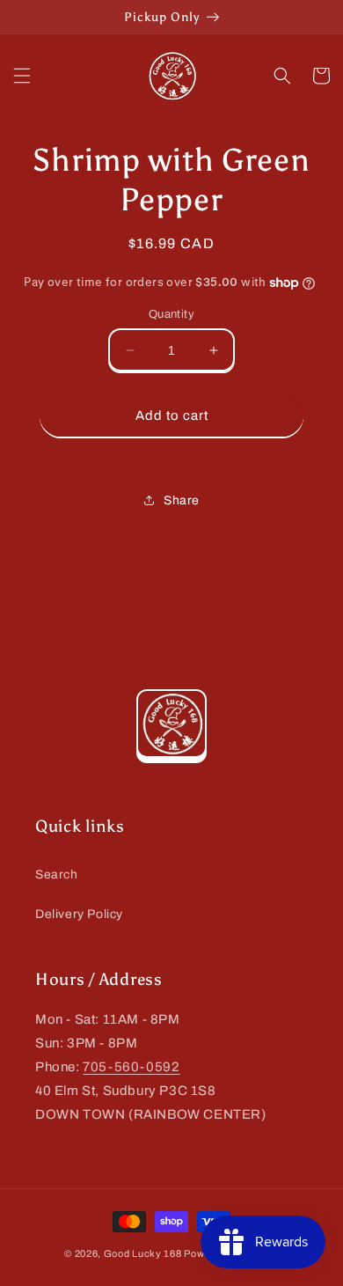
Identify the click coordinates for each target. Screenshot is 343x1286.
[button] (22, 75)
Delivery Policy (79, 914)
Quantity (171, 314)
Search (56, 874)
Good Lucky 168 (143, 1253)
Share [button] (182, 500)
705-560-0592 (131, 1067)
